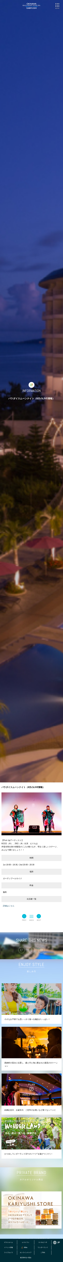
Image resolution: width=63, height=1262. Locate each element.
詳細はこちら (8, 906)
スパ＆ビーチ (42, 1242)
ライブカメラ (8, 1252)
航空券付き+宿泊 (25, 1258)
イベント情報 (8, 1247)
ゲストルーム (8, 1242)
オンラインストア (26, 1252)
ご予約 (43, 1252)
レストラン (25, 1242)
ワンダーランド (43, 1247)
